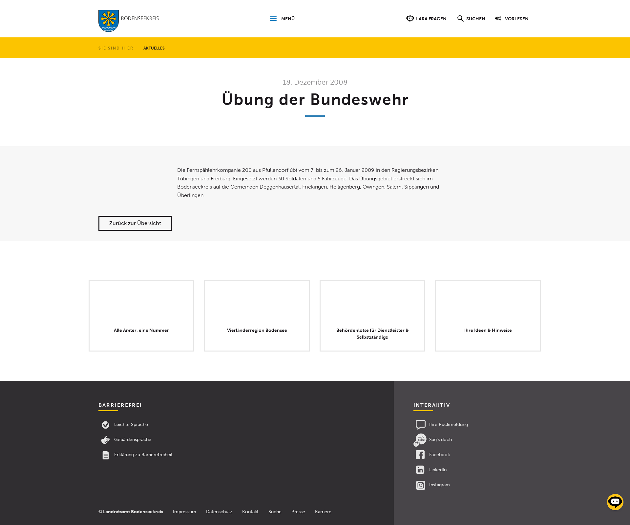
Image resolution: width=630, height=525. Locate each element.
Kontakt (250, 511)
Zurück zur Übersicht (135, 223)
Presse (298, 511)
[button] (470, 22)
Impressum (184, 511)
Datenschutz (219, 511)
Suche (275, 511)
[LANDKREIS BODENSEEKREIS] (128, 22)
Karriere (323, 511)
